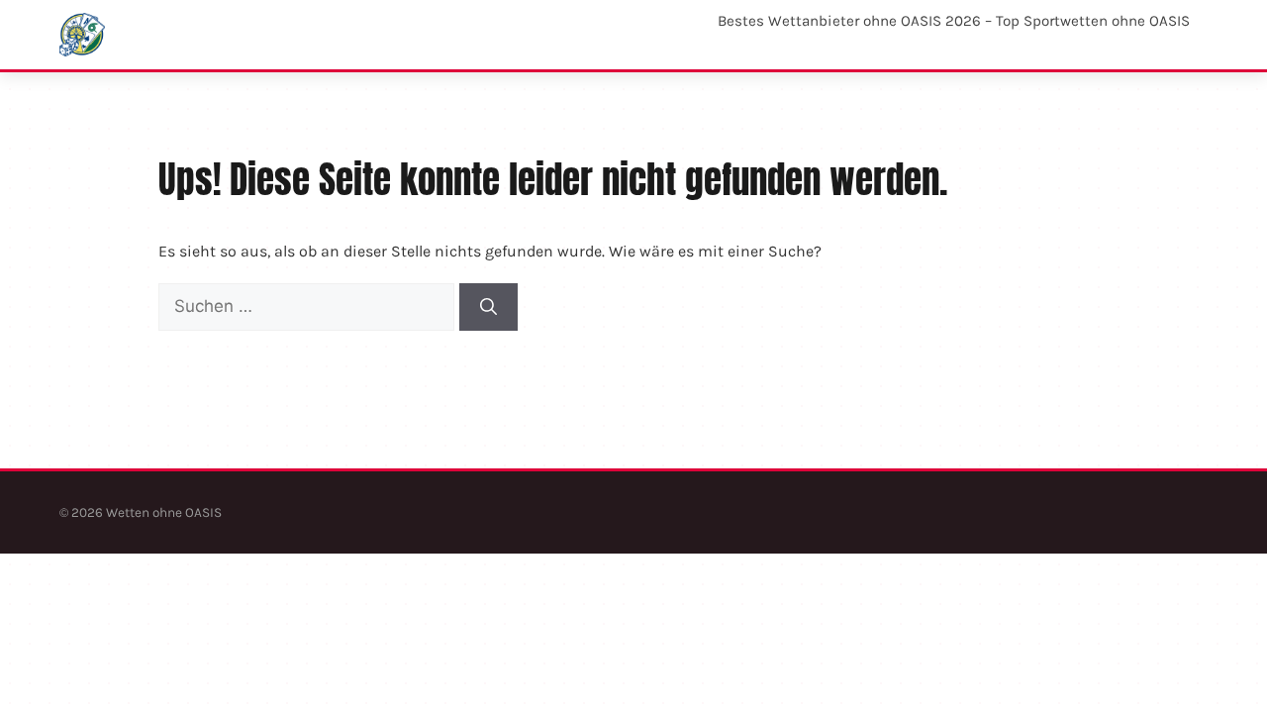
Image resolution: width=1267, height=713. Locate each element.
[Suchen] (488, 307)
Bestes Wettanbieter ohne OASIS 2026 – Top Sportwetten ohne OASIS (954, 21)
